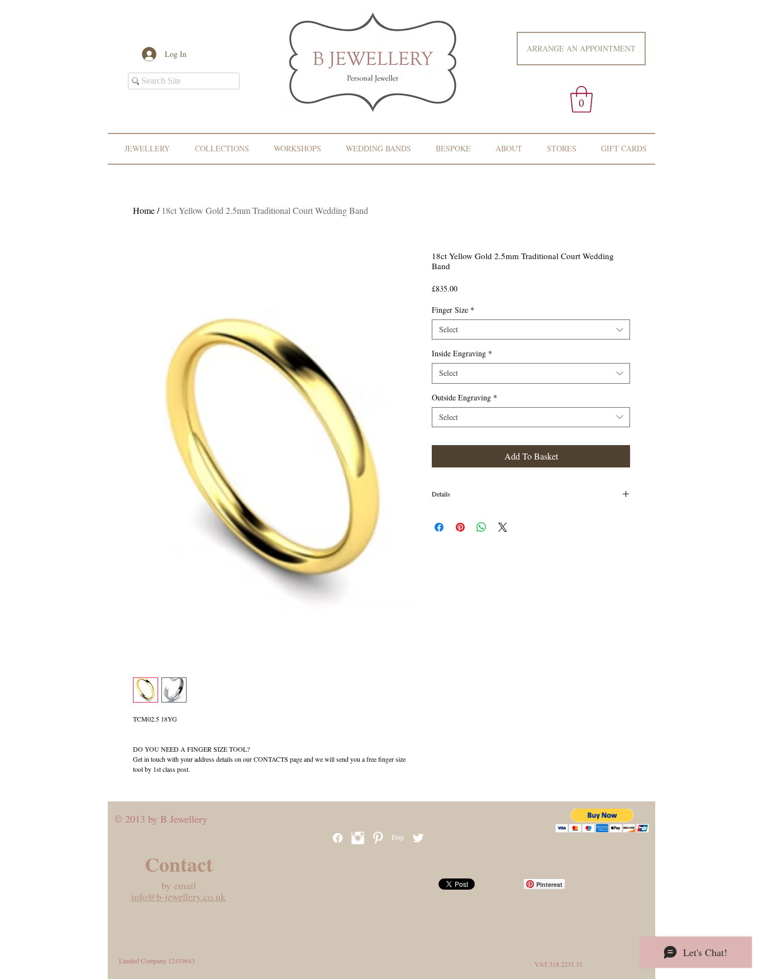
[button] (581, 99)
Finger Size (453, 310)
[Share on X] (502, 527)
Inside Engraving (462, 353)
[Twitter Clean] (418, 838)
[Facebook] (337, 838)
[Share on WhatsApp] (481, 527)
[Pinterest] (377, 838)
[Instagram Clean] (357, 838)
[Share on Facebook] (439, 527)
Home (144, 210)
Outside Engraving (464, 398)
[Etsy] (398, 838)
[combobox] (531, 329)
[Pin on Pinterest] (460, 527)
